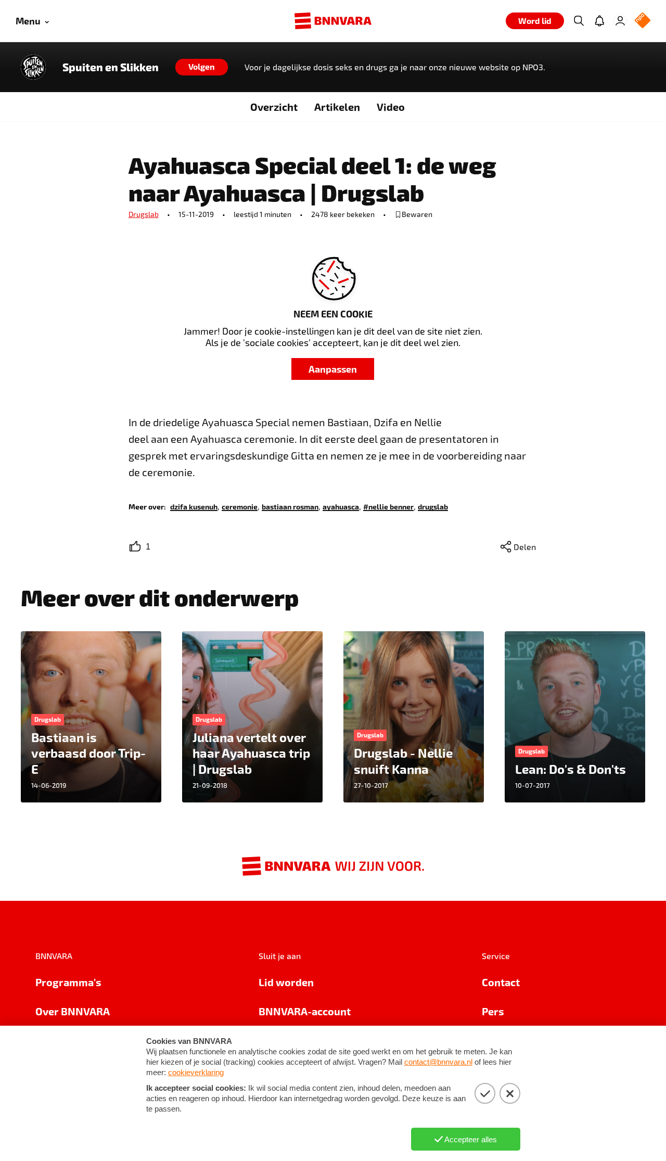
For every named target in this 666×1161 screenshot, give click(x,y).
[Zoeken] (578, 21)
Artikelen (337, 106)
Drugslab (144, 214)
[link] (193, 506)
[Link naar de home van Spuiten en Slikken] (33, 67)
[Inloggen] (620, 21)
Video (391, 106)
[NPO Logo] (642, 21)
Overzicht (274, 106)
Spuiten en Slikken (110, 67)
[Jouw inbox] (599, 20)
